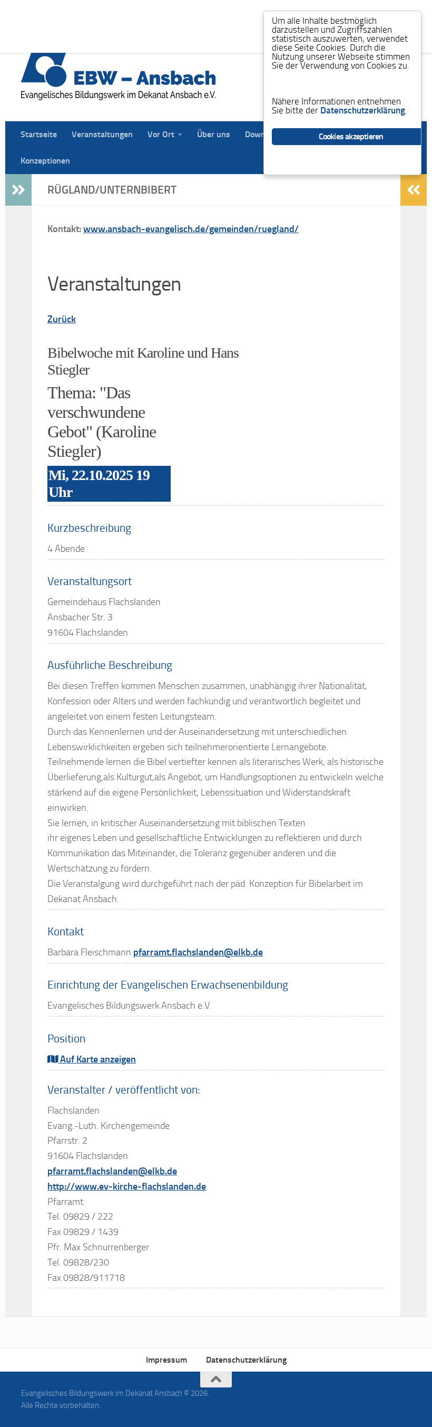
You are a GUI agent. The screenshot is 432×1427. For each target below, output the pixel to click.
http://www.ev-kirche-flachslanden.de (126, 1186)
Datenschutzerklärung (246, 1360)
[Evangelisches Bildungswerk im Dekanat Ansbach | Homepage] (118, 73)
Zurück (61, 319)
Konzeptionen (37, 39)
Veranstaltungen (94, 13)
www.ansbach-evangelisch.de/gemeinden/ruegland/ (191, 229)
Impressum (166, 1360)
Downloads (257, 13)
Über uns (205, 13)
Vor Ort (153, 13)
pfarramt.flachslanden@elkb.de (198, 952)
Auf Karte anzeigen (97, 1059)
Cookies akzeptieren (351, 136)
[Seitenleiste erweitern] (18, 190)
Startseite (31, 13)
